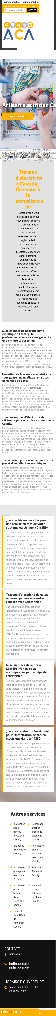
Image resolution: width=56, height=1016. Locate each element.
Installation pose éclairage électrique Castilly (37, 893)
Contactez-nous (18, 116)
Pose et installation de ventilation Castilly (19, 919)
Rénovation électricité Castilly (37, 871)
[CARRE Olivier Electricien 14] (18, 29)
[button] (26, 146)
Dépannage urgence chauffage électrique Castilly (37, 832)
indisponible (13, 2)
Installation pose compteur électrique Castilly (38, 853)
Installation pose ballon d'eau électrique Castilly (19, 895)
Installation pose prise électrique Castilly (19, 873)
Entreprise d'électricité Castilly (19, 849)
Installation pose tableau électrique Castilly (19, 832)
